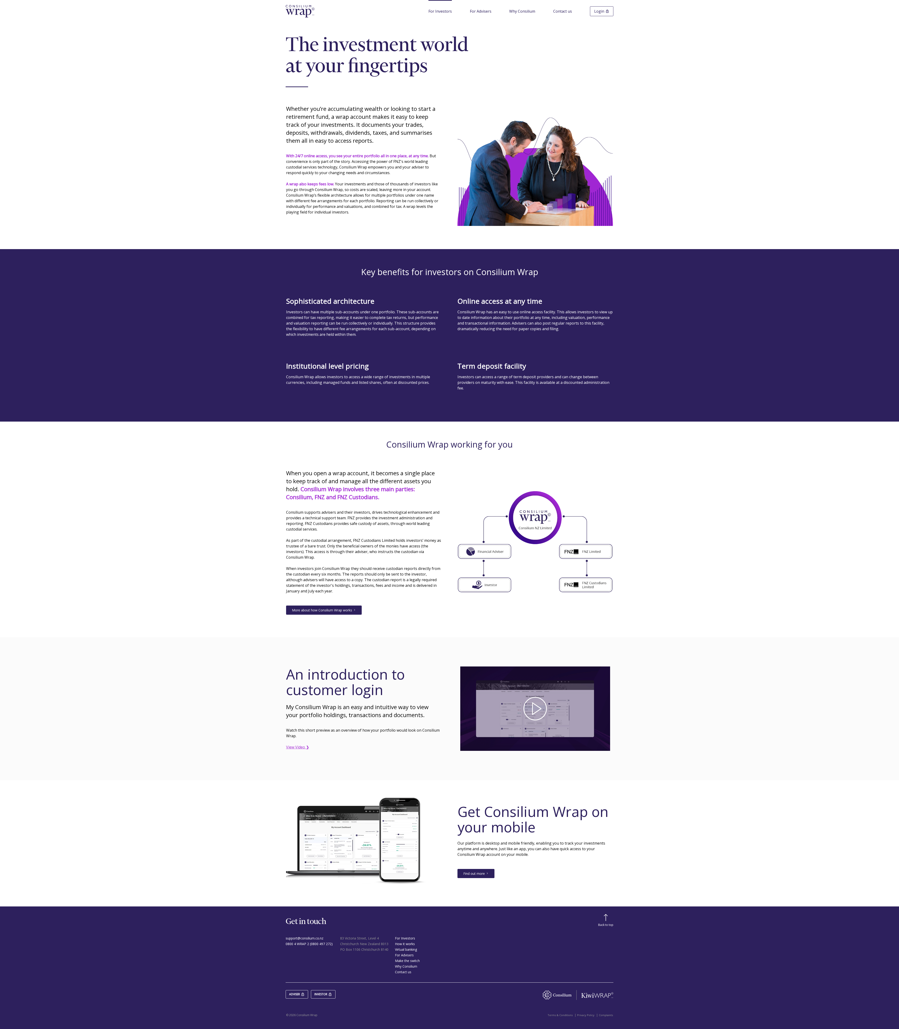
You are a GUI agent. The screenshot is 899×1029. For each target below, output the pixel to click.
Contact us (562, 11)
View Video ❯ (297, 747)
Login (599, 11)
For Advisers (480, 11)
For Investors (440, 11)
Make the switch (407, 960)
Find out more (474, 873)
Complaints (606, 1015)
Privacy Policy (585, 1015)
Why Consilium (522, 11)
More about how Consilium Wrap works (322, 610)
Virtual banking (406, 949)
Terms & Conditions (560, 1015)
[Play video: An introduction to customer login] (535, 708)
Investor (320, 994)
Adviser (294, 994)
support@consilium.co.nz (304, 938)
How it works (405, 944)
